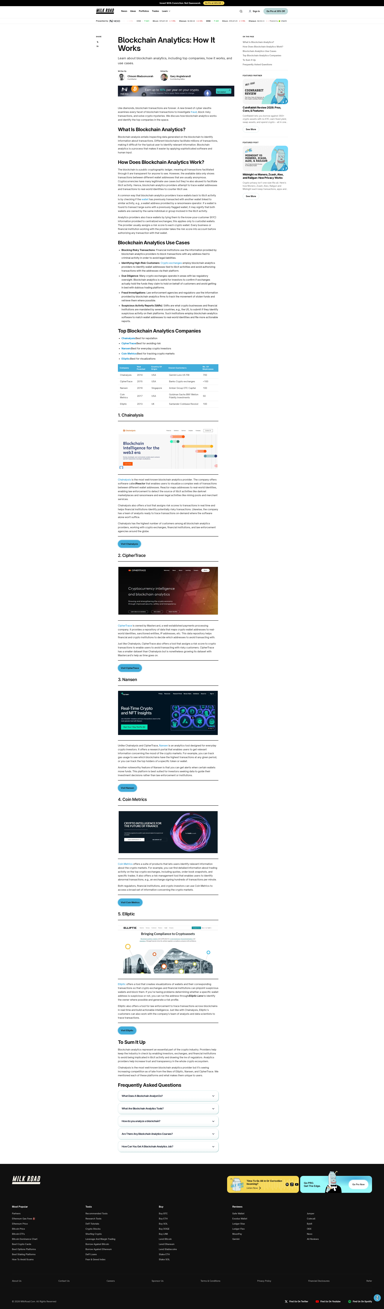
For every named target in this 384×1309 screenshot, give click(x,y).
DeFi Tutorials (92, 1223)
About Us (16, 1281)
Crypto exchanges (171, 262)
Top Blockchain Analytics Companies (262, 55)
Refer (369, 1281)
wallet (145, 199)
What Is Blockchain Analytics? (258, 42)
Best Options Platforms (24, 1249)
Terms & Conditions (210, 1281)
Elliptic (126, 358)
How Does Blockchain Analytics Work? (263, 46)
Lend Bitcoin (165, 1239)
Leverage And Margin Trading (100, 1239)
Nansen (126, 348)
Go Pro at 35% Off (276, 11)
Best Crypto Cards (21, 1244)
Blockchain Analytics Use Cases (259, 51)
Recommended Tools (97, 1213)
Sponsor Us (158, 1281)
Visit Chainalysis (129, 544)
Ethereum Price (20, 1223)
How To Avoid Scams (23, 1259)
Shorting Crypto (94, 1234)
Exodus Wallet (239, 1218)
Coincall (311, 1218)
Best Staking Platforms (24, 1254)
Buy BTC (163, 1213)
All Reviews (313, 1239)
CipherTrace (129, 343)
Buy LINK (163, 1234)
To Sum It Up (249, 60)
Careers (111, 1281)
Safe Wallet (238, 1213)
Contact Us (64, 1281)
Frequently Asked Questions (257, 64)
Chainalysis (128, 338)
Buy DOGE (164, 1229)
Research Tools (93, 1218)
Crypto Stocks (93, 1229)
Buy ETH (163, 1218)
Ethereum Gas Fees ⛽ (23, 1218)
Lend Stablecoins (168, 1249)
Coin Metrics (129, 353)
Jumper (310, 1213)
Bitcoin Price (18, 1229)
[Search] (241, 11)
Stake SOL (164, 1259)
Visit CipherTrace (130, 668)
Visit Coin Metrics (130, 902)
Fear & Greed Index (95, 1259)
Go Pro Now (358, 1184)
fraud (194, 111)
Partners (16, 1213)
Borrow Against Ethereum (99, 1249)
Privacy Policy (264, 1281)
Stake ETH (164, 1254)
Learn (165, 11)
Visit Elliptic (127, 1030)
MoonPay (237, 1234)
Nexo (309, 1234)
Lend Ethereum (166, 1244)
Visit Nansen (127, 788)
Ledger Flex (238, 1229)
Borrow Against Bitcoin (97, 1244)
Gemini (235, 1239)
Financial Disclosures (319, 1281)
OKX (309, 1229)
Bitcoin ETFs (18, 1234)
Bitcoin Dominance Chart (24, 1239)
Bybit (309, 1223)
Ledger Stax (238, 1223)
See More (251, 129)
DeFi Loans (91, 1254)
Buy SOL (163, 1223)
